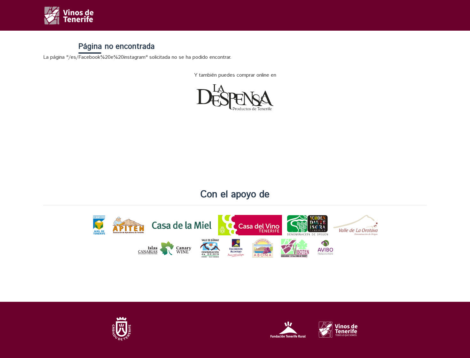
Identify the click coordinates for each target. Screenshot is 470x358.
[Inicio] (69, 12)
